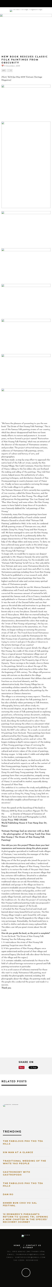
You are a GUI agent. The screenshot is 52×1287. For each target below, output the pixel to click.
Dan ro (8, 1194)
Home (17, 1245)
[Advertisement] (26, 1024)
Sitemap (28, 1248)
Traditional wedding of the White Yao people (24, 1162)
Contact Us (33, 1245)
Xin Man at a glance (18, 1152)
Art (3, 70)
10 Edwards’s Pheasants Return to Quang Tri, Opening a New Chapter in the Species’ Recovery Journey (25, 1218)
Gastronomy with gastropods (16, 1173)
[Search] (50, 3)
